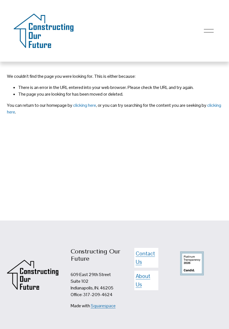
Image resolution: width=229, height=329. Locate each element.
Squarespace (103, 306)
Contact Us (145, 257)
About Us (143, 280)
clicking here (84, 105)
